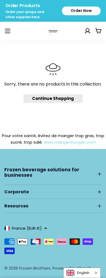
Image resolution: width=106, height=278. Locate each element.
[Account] (81, 31)
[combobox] (82, 273)
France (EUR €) (27, 228)
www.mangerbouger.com (70, 142)
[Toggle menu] (7, 31)
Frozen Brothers (35, 268)
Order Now (81, 10)
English (83, 272)
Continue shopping (53, 98)
